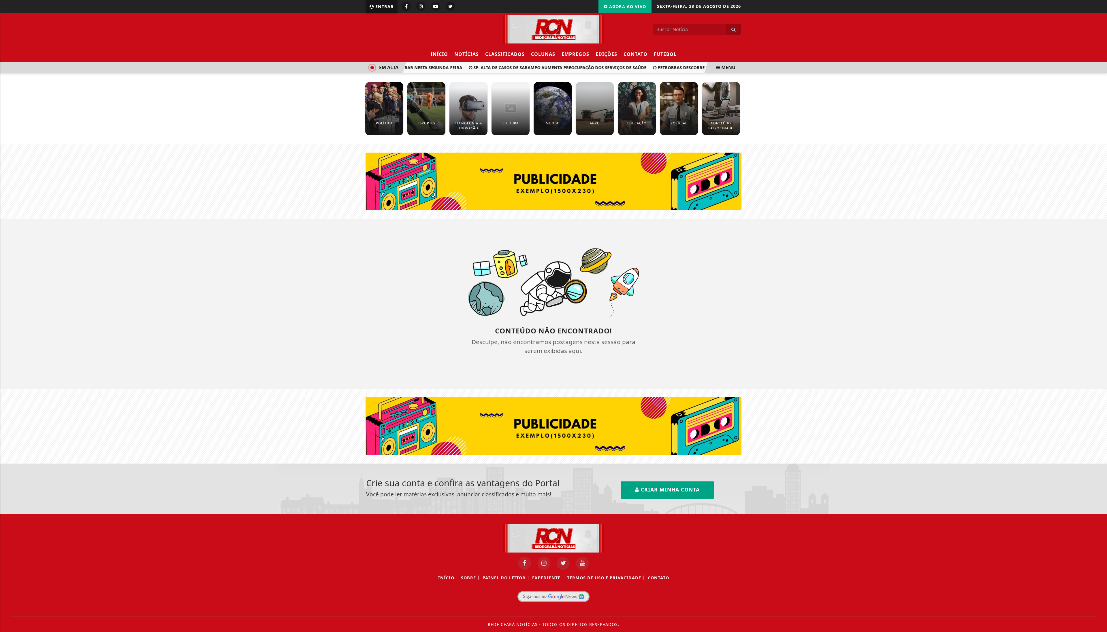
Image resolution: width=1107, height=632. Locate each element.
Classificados (505, 54)
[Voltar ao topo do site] (1098, 379)
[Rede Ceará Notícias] (553, 29)
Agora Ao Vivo (627, 6)
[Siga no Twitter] (450, 6)
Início (439, 54)
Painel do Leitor (504, 577)
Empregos (575, 54)
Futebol (665, 54)
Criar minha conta (669, 489)
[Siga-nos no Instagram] (543, 563)
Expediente (546, 577)
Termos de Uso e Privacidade (604, 577)
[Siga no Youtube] (435, 6)
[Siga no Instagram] (421, 6)
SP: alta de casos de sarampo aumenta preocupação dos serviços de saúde (550, 67)
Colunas (543, 54)
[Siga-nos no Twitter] (563, 563)
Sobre (468, 577)
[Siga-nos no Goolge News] (553, 596)
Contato (635, 54)
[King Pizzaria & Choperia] (554, 181)
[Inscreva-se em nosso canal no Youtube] (582, 563)
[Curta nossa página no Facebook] (524, 563)
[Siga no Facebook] (406, 6)
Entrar (384, 6)
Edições (606, 54)
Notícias (466, 54)
